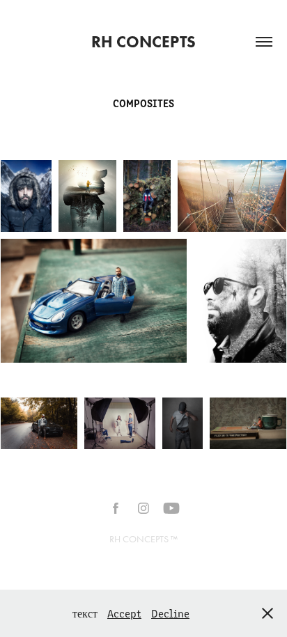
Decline (170, 613)
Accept (124, 613)
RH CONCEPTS (143, 42)
